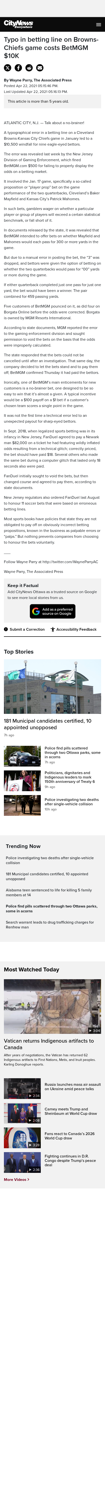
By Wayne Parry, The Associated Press (38, 80)
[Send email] (39, 67)
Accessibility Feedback (76, 629)
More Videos (15, 1179)
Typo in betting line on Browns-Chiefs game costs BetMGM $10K (51, 48)
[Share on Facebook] (18, 67)
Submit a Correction (27, 629)
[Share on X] (7, 67)
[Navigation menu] (99, 24)
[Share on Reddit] (29, 67)
